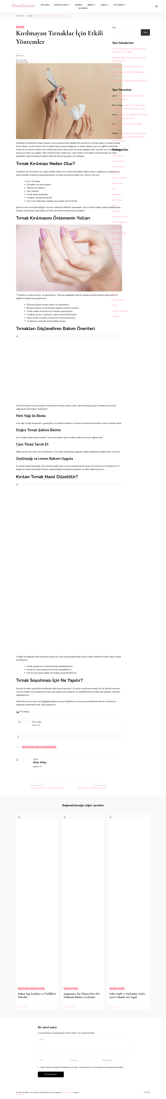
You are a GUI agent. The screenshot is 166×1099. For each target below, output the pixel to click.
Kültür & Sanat (61, 5)
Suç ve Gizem (118, 299)
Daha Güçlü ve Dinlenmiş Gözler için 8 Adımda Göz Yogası (127, 995)
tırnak (38, 747)
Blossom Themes (67, 1092)
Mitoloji (115, 238)
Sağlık (103, 5)
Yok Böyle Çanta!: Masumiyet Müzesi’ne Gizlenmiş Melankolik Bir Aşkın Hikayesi (129, 137)
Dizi (114, 188)
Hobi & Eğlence (119, 222)
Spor (114, 294)
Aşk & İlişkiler (118, 166)
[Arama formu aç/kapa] (157, 6)
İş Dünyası (83, 8)
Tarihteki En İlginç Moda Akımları (127, 66)
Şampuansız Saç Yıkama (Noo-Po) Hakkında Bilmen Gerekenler (82, 995)
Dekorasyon (117, 183)
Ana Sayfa (45, 5)
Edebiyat (78, 5)
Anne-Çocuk (118, 155)
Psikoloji (116, 266)
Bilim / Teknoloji (119, 177)
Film (114, 205)
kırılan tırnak (28, 747)
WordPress (20, 1094)
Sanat (114, 277)
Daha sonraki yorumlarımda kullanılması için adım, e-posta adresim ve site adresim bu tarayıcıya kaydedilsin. (82, 1067)
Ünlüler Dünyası (119, 311)
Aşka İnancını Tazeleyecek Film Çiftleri (129, 80)
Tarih (114, 305)
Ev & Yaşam (118, 5)
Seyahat (115, 283)
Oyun (114, 261)
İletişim (147, 1092)
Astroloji (116, 172)
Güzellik (20, 27)
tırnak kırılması (49, 747)
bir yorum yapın (22, 62)
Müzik (115, 250)
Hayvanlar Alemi (120, 216)
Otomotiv (116, 255)
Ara (114, 27)
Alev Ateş (19, 56)
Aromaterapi (118, 161)
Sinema (90, 5)
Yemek (115, 316)
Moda (114, 244)
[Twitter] (18, 737)
